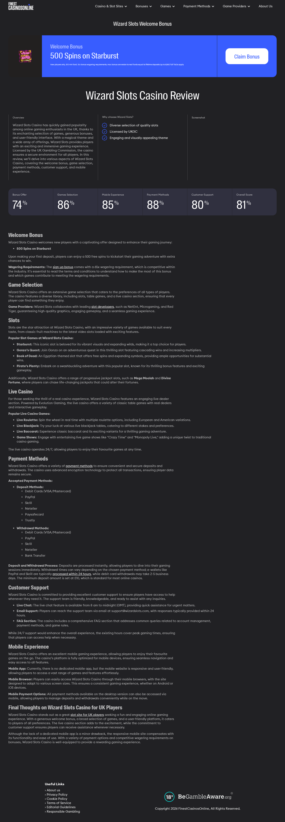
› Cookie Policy (56, 799)
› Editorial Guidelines (60, 807)
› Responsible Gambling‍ (62, 811)
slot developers (102, 307)
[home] (21, 5)
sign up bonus (63, 267)
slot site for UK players (87, 715)
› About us (52, 790)
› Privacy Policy (56, 795)
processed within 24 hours (72, 574)
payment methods (79, 466)
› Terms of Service (58, 803)
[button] (111, 6)
